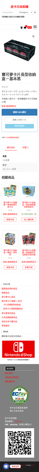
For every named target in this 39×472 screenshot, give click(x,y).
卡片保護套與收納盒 (12, 137)
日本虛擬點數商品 (9, 317)
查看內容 (10, 219)
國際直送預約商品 (9, 288)
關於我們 (9, 373)
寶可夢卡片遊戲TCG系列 (12, 301)
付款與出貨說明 (12, 377)
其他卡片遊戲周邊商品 (13, 308)
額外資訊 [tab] (11, 147)
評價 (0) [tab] (26, 147)
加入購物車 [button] (29, 219)
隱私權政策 (10, 381)
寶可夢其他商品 (8, 313)
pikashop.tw (18, 421)
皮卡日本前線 (19, 7)
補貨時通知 (19, 126)
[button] (33, 36)
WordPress (21, 465)
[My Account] (21, 27)
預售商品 (5, 292)
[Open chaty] (6, 466)
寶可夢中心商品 (8, 297)
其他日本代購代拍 (9, 321)
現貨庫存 (5, 325)
